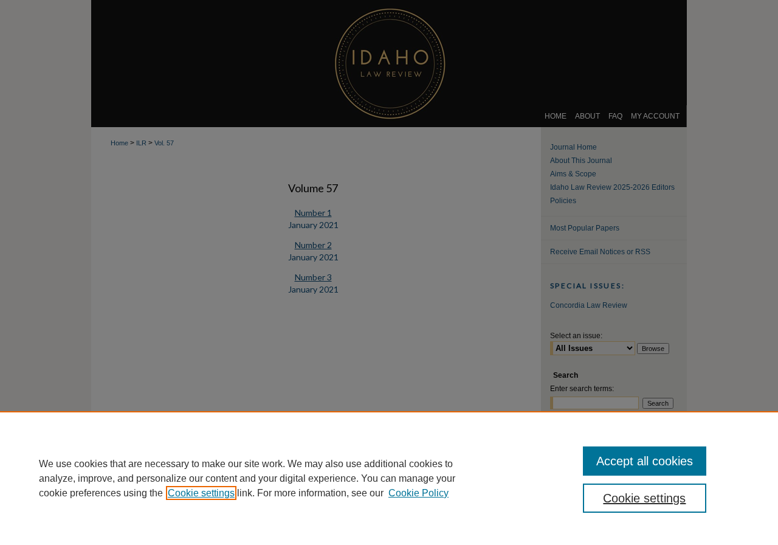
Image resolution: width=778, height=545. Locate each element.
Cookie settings (201, 493)
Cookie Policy (418, 493)
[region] (389, 478)
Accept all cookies (644, 461)
